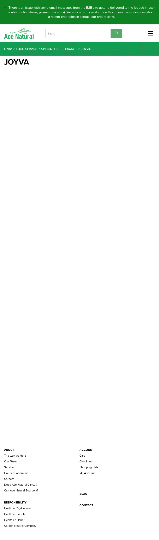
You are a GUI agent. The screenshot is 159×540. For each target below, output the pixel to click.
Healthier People (14, 514)
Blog (83, 493)
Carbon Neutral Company (20, 525)
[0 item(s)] (144, 31)
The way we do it (15, 455)
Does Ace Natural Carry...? (20, 484)
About (9, 450)
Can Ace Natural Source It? (21, 490)
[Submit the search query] (116, 33)
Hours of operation (16, 473)
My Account (87, 473)
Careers (9, 479)
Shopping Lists (89, 467)
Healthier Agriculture (17, 508)
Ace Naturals (20, 33)
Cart (82, 455)
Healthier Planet (14, 520)
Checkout (86, 461)
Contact (86, 505)
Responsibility (15, 502)
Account (87, 450)
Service (9, 467)
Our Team (10, 461)
